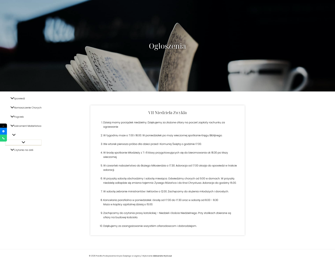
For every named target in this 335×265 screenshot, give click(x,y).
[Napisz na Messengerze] (3, 131)
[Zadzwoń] (3, 138)
